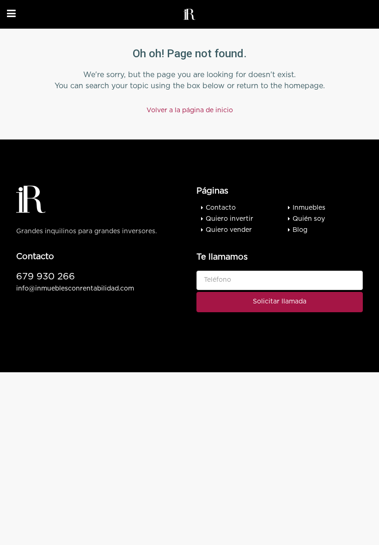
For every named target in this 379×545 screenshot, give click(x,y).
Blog (300, 230)
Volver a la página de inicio (190, 110)
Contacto (221, 208)
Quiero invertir (229, 219)
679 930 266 (45, 276)
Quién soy (309, 219)
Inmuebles (309, 208)
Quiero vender (229, 230)
